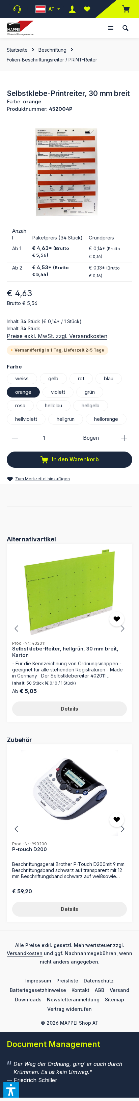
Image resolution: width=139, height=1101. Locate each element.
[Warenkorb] (122, 9)
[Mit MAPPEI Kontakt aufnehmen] (17, 9)
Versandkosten (25, 953)
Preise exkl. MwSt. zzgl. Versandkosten (57, 336)
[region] (69, 172)
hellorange (106, 419)
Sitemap (114, 999)
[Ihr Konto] (72, 9)
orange (23, 392)
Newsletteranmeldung (73, 999)
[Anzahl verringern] (15, 438)
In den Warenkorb (75, 459)
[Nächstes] (122, 628)
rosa (20, 406)
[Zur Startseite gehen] (20, 28)
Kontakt (80, 990)
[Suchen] (125, 28)
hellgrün (66, 419)
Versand (119, 990)
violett (58, 392)
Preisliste (67, 980)
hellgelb (91, 406)
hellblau (53, 406)
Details (69, 709)
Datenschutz (99, 980)
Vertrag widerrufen (69, 1009)
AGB (99, 990)
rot (81, 379)
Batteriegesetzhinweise (38, 990)
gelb (53, 379)
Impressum (38, 980)
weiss (22, 379)
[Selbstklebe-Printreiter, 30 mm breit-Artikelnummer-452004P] (69, 172)
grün (90, 392)
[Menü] (110, 28)
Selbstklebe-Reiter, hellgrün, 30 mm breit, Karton (65, 652)
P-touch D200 (29, 849)
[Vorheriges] (17, 628)
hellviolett (26, 419)
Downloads (28, 999)
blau (108, 379)
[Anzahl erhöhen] (124, 438)
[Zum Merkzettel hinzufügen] (116, 619)
